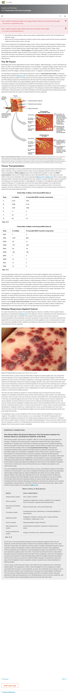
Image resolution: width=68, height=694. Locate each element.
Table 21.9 (49, 177)
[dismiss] (65, 21)
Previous (5, 679)
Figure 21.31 (24, 314)
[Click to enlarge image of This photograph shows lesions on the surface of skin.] (34, 349)
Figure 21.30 (21, 75)
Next (63, 679)
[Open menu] (2, 16)
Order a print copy (10, 685)
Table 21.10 (34, 485)
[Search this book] (61, 16)
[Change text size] (65, 16)
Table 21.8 (39, 177)
